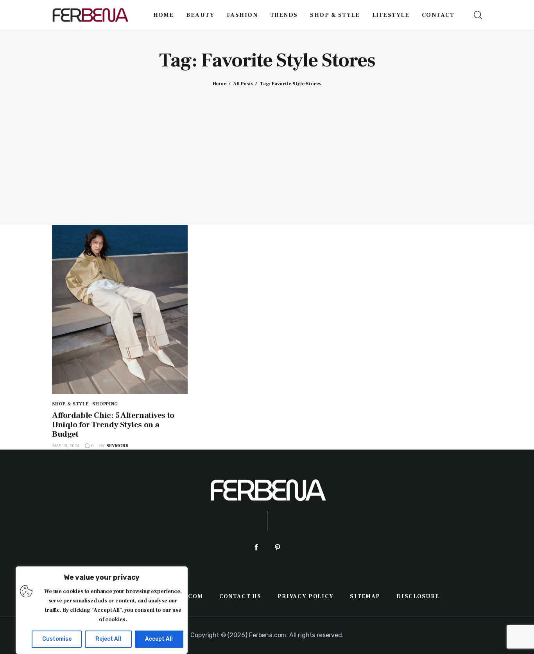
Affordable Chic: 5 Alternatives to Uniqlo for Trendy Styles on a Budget (113, 424)
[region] (102, 610)
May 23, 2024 (66, 446)
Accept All (159, 639)
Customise (57, 639)
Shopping (105, 404)
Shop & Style (70, 404)
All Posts (243, 84)
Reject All (108, 639)
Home (219, 84)
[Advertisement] (267, 149)
